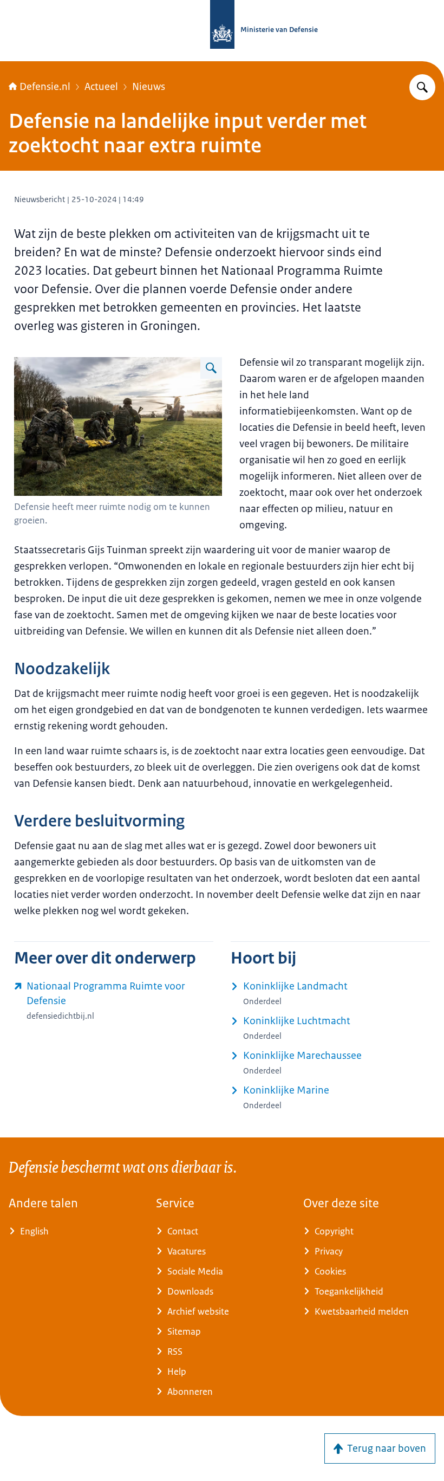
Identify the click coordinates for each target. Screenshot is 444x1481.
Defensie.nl (44, 86)
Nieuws (148, 86)
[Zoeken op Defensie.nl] (422, 87)
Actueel (101, 86)
